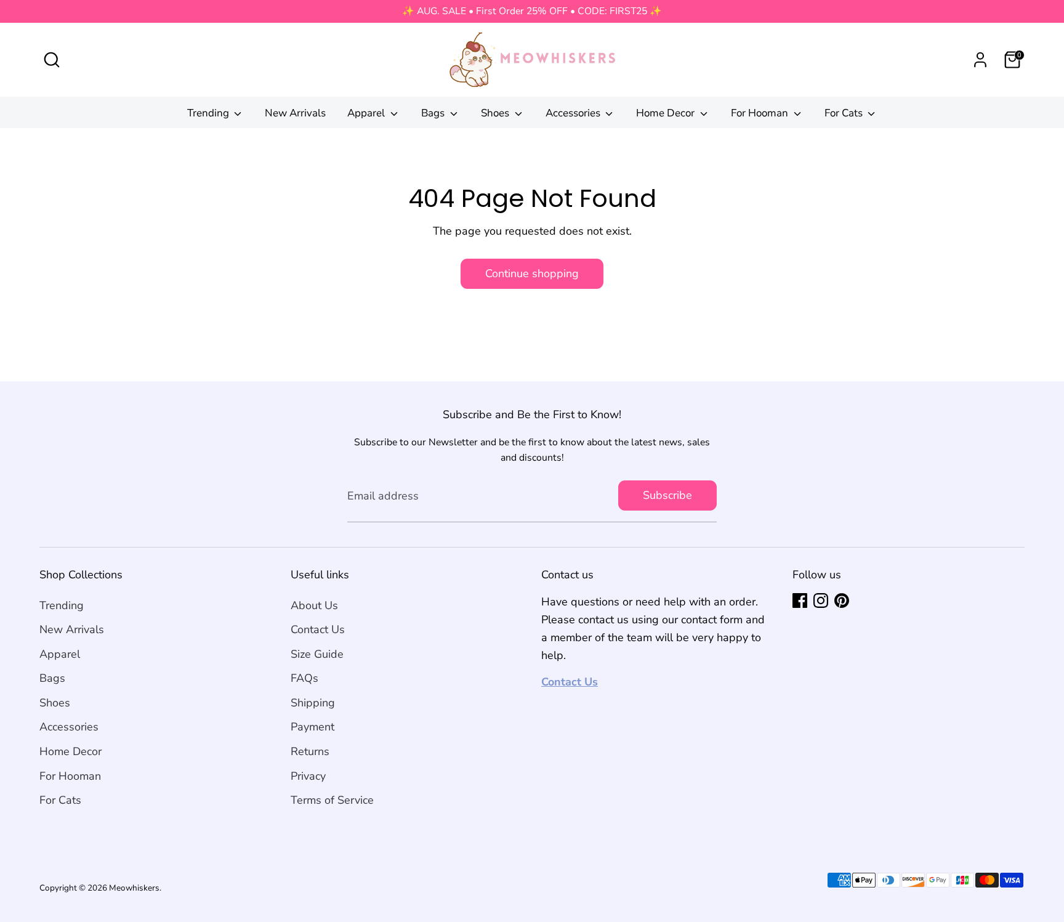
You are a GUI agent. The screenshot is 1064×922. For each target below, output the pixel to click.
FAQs (304, 678)
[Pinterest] (841, 600)
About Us (314, 605)
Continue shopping (532, 273)
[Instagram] (820, 600)
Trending (209, 113)
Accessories (574, 113)
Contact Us (318, 629)
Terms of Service (332, 800)
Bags (434, 113)
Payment (312, 726)
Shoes (496, 113)
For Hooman (761, 113)
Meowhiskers (134, 888)
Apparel (367, 113)
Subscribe (667, 495)
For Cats (844, 113)
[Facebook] (799, 600)
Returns (310, 751)
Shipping (313, 702)
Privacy (308, 776)
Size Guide (317, 654)
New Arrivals (295, 113)
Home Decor (666, 113)
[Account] (980, 59)
